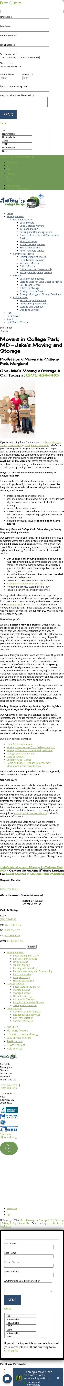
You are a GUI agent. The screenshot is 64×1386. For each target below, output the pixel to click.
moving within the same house (30, 813)
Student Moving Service (32, 244)
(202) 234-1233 (12, 930)
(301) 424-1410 (9, 1088)
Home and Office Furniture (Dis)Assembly (29, 762)
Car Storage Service (30, 284)
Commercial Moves (23, 253)
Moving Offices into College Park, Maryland (30, 750)
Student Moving (21, 964)
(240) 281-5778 (15, 940)
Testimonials (13, 316)
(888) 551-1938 (8, 919)
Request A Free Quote (18, 188)
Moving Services (15, 216)
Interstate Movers (29, 263)
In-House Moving (29, 228)
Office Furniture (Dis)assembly (36, 269)
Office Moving (20, 961)
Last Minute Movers (17, 322)
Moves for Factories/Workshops (24, 766)
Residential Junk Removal (33, 300)
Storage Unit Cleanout (31, 306)
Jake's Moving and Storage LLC (35, 1220)
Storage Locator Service (32, 291)
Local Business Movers (32, 260)
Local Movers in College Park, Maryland (35, 873)
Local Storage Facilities (32, 278)
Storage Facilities (16, 756)
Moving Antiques (28, 241)
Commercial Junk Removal (34, 303)
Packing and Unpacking (25, 968)
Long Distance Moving (25, 958)
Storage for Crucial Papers (20, 753)
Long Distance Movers (32, 225)
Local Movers (27, 222)
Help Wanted (13, 185)
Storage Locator (22, 992)
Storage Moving (21, 989)
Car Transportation (23, 1017)
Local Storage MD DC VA (26, 986)
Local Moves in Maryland (20, 744)
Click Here (10, 1351)
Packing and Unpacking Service (36, 232)
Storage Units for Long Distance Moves (41, 281)
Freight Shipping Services (33, 256)
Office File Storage (29, 288)
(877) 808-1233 (12, 935)
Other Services (14, 1008)
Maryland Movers (17, 1030)
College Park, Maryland (37, 445)
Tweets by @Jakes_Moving (8, 1136)
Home (10, 213)
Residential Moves (22, 219)
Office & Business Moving (22, 1034)
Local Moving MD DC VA (26, 955)
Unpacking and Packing (19, 759)
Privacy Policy (9, 1223)
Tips (9, 312)
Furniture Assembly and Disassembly (32, 971)
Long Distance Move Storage (28, 1002)
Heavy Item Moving (23, 980)
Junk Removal (20, 297)
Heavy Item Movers (30, 247)
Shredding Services (30, 309)
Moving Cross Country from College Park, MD (31, 747)
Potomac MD (14, 604)
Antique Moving (21, 977)
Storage (17, 275)
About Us (11, 319)
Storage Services (15, 983)
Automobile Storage (23, 999)
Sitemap (59, 1220)
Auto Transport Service (32, 250)
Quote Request (16, 1045)
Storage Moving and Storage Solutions (40, 294)
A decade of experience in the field (25, 583)
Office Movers (27, 266)
